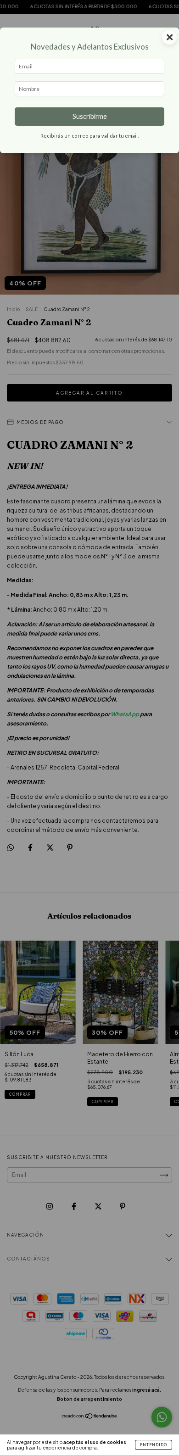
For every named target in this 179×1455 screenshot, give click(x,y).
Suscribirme (90, 116)
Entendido (153, 1445)
